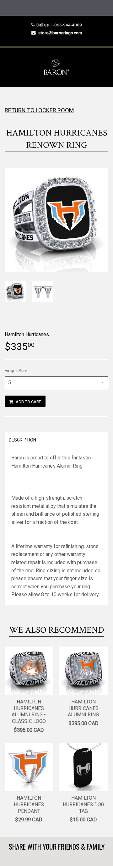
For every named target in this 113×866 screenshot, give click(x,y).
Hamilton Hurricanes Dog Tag (83, 804)
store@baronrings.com (60, 32)
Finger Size (16, 371)
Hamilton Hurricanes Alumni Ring (83, 708)
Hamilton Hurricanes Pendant (29, 804)
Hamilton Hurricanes (27, 334)
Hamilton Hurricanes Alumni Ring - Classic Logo (29, 711)
